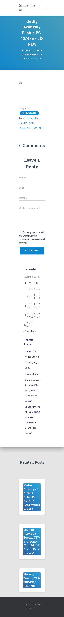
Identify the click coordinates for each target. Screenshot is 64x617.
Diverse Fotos (32, 374)
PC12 (31, 123)
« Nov (26, 331)
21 (24, 315)
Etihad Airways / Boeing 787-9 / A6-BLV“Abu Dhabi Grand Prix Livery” (31, 541)
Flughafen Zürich (29, 113)
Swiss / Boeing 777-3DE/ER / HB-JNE (31, 580)
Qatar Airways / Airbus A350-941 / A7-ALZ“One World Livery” (32, 390)
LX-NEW (23, 123)
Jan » (33, 331)
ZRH (41, 128)
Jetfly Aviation (32, 118)
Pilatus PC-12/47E (28, 128)
